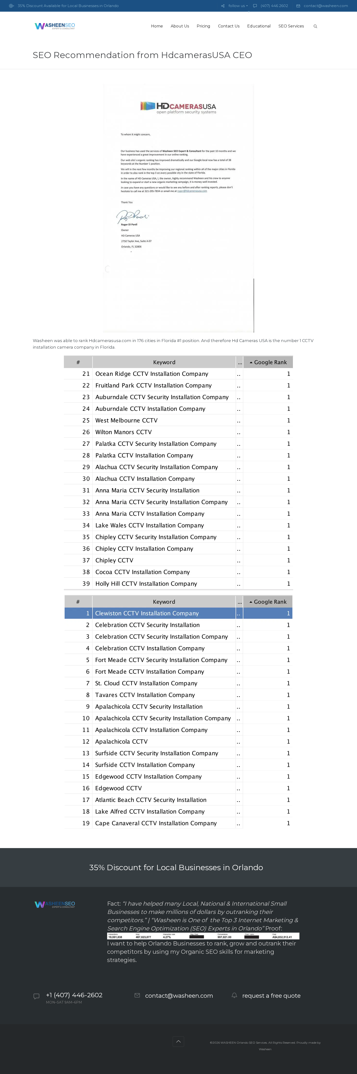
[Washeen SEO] (54, 26)
